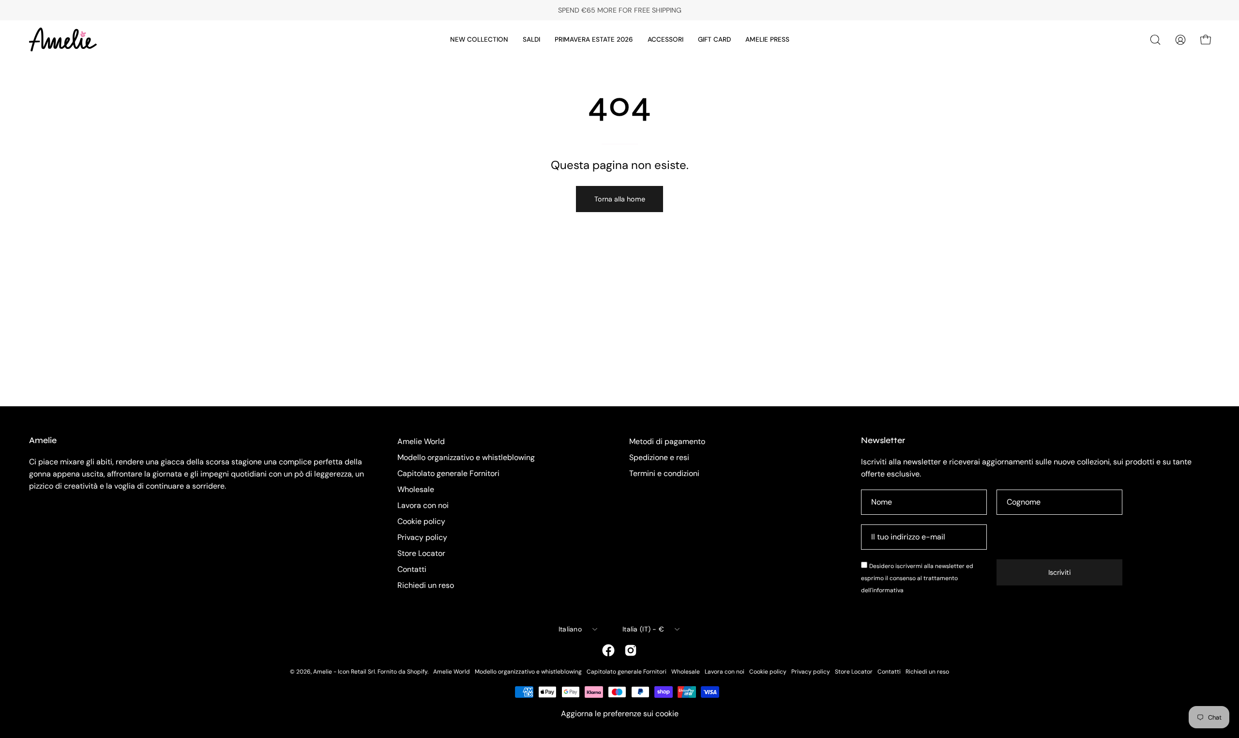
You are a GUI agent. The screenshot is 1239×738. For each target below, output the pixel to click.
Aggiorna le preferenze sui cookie (620, 713)
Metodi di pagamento (667, 441)
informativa (888, 590)
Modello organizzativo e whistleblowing (466, 457)
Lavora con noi (423, 505)
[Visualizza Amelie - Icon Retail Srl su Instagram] (630, 650)
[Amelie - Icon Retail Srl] (63, 39)
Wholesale (415, 489)
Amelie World (421, 441)
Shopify (417, 672)
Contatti (411, 569)
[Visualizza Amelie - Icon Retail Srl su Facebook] (608, 650)
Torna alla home (619, 199)
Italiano (570, 629)
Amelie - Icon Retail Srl (344, 672)
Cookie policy (421, 521)
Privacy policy (422, 537)
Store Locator (421, 553)
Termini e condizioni (664, 473)
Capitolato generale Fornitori (448, 473)
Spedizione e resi (659, 457)
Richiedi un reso (425, 585)
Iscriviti (1059, 572)
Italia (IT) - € (643, 629)
